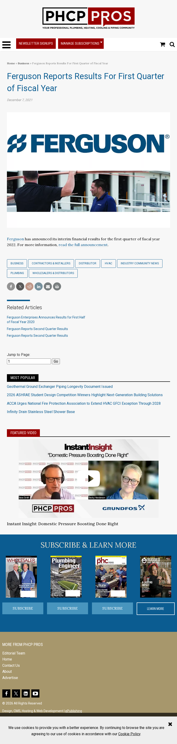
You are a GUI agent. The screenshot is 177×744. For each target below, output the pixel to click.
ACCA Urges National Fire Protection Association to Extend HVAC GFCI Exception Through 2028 (84, 403)
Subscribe (23, 608)
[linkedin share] (39, 286)
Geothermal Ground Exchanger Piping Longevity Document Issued (60, 386)
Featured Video (23, 433)
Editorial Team (13, 653)
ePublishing (73, 711)
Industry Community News (140, 263)
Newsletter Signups (36, 43)
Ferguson (15, 239)
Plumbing (17, 273)
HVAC (108, 263)
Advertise (10, 678)
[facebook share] (11, 286)
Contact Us (11, 665)
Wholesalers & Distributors (53, 273)
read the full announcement (83, 244)
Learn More (155, 609)
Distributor (87, 263)
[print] (57, 286)
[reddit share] (29, 286)
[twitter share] (20, 286)
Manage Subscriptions (80, 43)
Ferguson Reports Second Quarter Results (37, 329)
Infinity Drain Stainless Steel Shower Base (41, 412)
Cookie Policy (129, 734)
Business (24, 63)
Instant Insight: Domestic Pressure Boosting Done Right (62, 523)
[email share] (48, 286)
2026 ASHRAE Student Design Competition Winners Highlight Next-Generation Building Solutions (85, 395)
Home (11, 63)
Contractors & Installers (51, 263)
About (7, 671)
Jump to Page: (18, 354)
